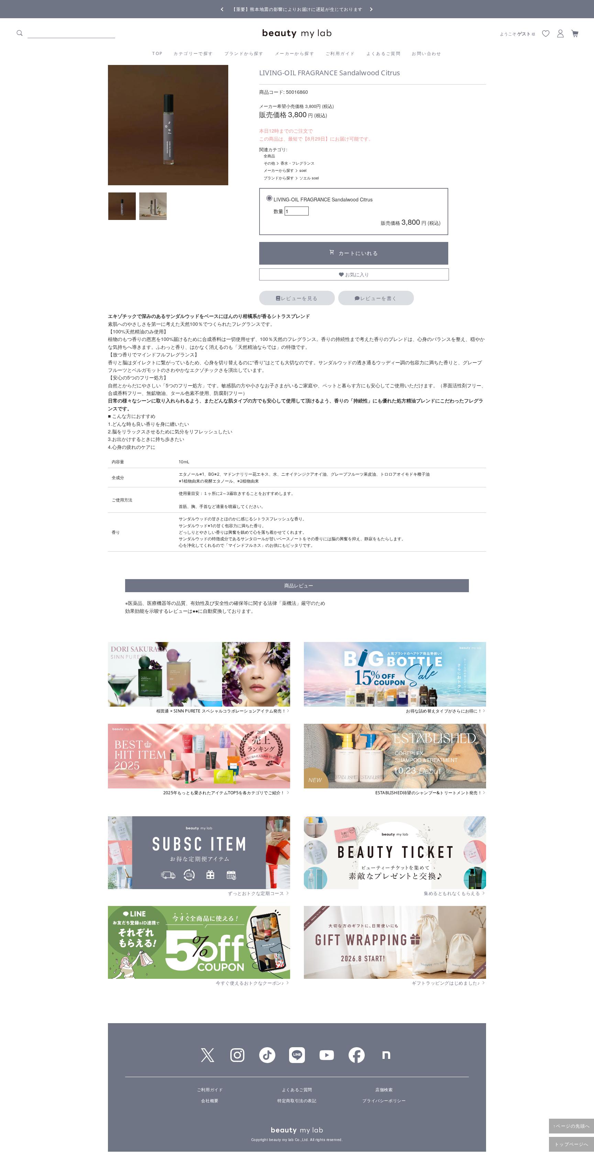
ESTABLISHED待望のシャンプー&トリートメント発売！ (428, 793)
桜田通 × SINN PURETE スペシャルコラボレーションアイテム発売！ (221, 711)
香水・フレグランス (297, 163)
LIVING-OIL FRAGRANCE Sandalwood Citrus (357, 211)
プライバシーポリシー (384, 1100)
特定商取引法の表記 (296, 1100)
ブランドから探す (244, 53)
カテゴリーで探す (193, 53)
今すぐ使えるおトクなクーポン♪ (250, 983)
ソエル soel (309, 177)
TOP (157, 53)
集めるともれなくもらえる (452, 893)
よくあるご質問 (383, 53)
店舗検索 (384, 1089)
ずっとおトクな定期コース (256, 893)
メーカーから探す (295, 53)
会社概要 (209, 1100)
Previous (228, 8)
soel (302, 170)
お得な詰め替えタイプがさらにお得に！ (444, 711)
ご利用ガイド (340, 53)
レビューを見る (299, 298)
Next (365, 8)
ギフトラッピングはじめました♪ (446, 983)
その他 (269, 163)
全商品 (269, 155)
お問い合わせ (426, 53)
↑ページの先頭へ (571, 1126)
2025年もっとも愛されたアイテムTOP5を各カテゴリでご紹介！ (224, 793)
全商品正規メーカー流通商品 (296, 9)
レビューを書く (378, 298)
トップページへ (571, 1144)
